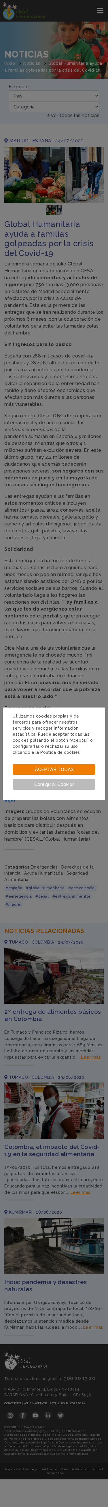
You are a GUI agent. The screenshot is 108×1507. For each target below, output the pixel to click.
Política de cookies (60, 752)
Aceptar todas (54, 769)
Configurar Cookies (54, 784)
